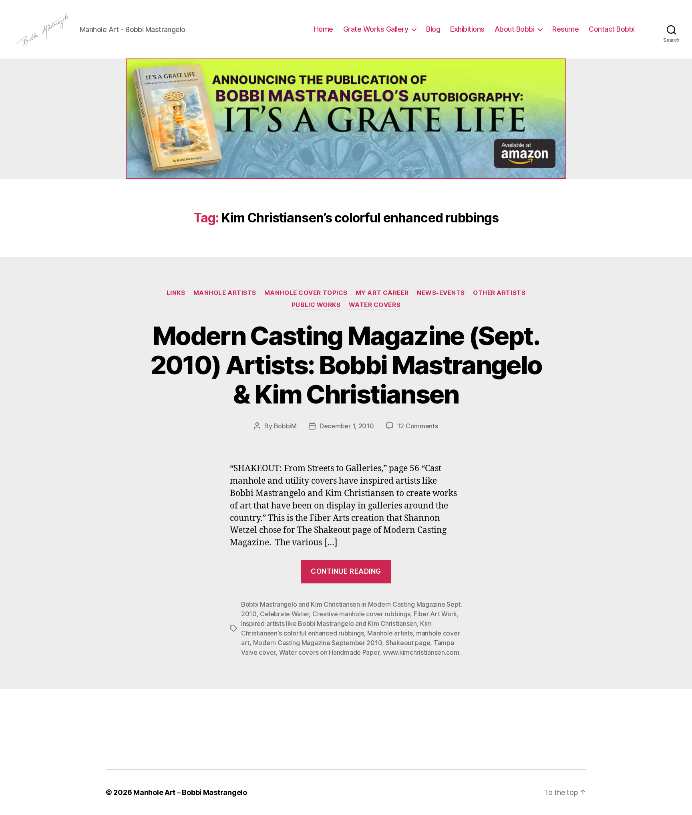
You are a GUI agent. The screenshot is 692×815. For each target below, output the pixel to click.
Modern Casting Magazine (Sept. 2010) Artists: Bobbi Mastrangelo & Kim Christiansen (346, 365)
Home (323, 29)
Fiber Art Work (435, 614)
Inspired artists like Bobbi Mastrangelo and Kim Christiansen (329, 623)
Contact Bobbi (612, 29)
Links (176, 293)
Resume (565, 29)
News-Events (441, 293)
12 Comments (417, 426)
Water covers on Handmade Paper (329, 652)
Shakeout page (408, 643)
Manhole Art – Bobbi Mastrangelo (190, 792)
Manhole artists (389, 633)
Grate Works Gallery (375, 29)
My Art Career (382, 293)
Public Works (316, 305)
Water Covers (375, 305)
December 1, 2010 (347, 426)
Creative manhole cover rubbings (361, 614)
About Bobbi (515, 29)
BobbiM (285, 426)
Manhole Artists (224, 293)
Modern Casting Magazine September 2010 (317, 643)
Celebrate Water (284, 614)
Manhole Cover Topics (306, 293)
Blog (433, 29)
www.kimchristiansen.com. (422, 652)
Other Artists (499, 293)
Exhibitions (467, 29)
